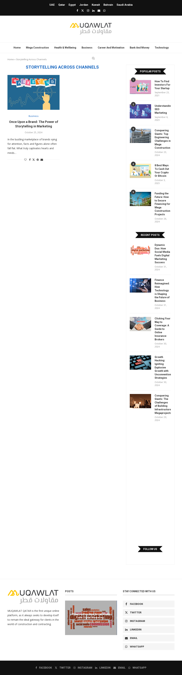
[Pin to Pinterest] (38, 159)
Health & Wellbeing (65, 47)
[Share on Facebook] (30, 159)
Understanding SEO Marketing (163, 109)
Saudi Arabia (125, 4)
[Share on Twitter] (33, 159)
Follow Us (150, 549)
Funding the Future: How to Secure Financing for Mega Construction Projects (162, 204)
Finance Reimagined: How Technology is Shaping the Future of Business (162, 290)
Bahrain (108, 4)
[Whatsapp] (104, 10)
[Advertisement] (150, 484)
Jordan (83, 4)
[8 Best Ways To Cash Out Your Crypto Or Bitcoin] (140, 171)
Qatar (61, 4)
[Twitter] (82, 10)
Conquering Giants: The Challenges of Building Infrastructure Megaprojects (163, 404)
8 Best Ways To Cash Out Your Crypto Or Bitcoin (162, 170)
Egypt (72, 4)
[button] (68, 618)
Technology (162, 47)
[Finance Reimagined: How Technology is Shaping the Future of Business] (140, 285)
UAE (52, 4)
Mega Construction (37, 47)
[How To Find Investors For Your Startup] (140, 87)
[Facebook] (77, 10)
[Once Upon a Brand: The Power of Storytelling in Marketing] (33, 92)
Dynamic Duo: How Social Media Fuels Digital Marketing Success (162, 254)
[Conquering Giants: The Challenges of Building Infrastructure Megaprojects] (140, 401)
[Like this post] (25, 159)
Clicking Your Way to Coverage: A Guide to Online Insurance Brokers (162, 329)
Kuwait (96, 4)
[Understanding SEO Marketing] (140, 111)
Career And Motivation (111, 47)
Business (87, 47)
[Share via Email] (42, 159)
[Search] (93, 58)
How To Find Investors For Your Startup (162, 85)
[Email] (99, 10)
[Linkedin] (93, 10)
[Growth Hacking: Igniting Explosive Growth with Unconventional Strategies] (140, 362)
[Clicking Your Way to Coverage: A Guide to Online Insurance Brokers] (140, 324)
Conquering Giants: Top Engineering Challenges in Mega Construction (163, 139)
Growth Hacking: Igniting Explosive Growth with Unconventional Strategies (163, 367)
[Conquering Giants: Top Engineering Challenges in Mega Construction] (140, 136)
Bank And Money (139, 47)
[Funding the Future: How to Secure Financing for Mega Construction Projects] (140, 199)
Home (17, 47)
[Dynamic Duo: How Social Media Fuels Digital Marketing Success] (140, 250)
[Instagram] (88, 10)
